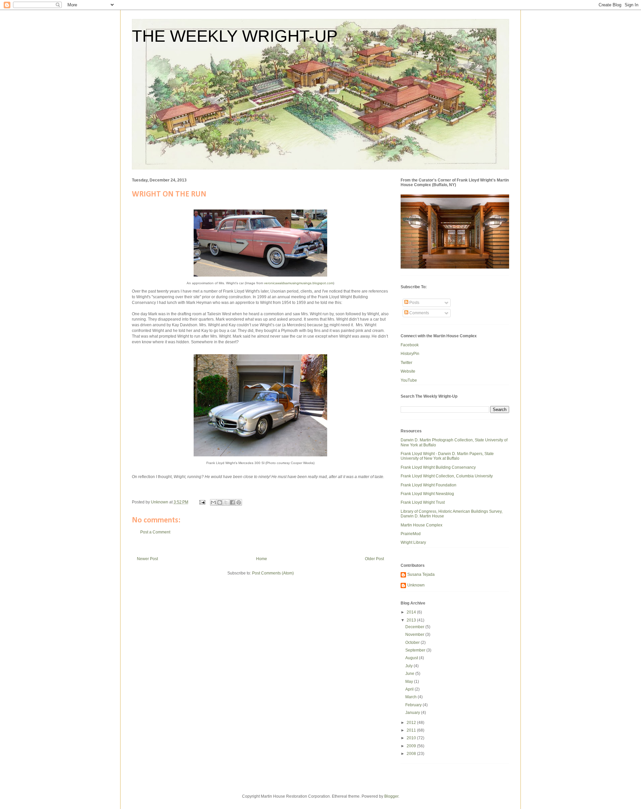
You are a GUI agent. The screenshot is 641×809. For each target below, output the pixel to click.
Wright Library (413, 542)
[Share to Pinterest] (238, 502)
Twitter (406, 362)
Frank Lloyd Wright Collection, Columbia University (447, 476)
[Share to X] (226, 502)
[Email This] (213, 502)
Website (408, 371)
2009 (412, 746)
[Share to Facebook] (232, 502)
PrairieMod (411, 533)
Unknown (416, 585)
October (413, 642)
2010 (412, 738)
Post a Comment (155, 532)
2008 (412, 753)
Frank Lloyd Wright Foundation (428, 485)
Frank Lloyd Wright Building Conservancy (438, 467)
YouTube (409, 380)
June (410, 673)
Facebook (410, 345)
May (409, 681)
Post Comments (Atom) (273, 573)
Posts (413, 302)
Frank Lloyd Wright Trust (423, 502)
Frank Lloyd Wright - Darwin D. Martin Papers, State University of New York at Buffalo (447, 456)
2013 (412, 620)
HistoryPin (410, 353)
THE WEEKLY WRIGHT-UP (235, 36)
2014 (412, 612)
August (412, 658)
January (413, 712)
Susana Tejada (421, 574)
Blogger (391, 796)
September (415, 650)
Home (261, 558)
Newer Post (147, 558)
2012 (412, 722)
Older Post (374, 558)
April (410, 689)
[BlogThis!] (219, 502)
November (415, 634)
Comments (418, 313)
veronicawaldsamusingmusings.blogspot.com (298, 283)
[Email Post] (201, 502)
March (411, 697)
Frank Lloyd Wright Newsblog (427, 493)
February (414, 705)
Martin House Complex (421, 525)
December (415, 627)
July (409, 666)
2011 (412, 730)
